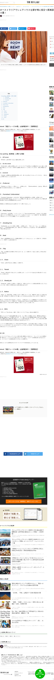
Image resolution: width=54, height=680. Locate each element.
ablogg (9, 674)
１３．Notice (4, 115)
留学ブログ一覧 (18, 675)
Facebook (17, 674)
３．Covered (6, 100)
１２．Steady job (4, 114)
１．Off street (6, 97)
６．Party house (4, 104)
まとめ (2, 118)
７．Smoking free (5, 106)
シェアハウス (17, 636)
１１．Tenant (4, 112)
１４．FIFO (3, 117)
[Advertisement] (23, 435)
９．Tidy (3, 109)
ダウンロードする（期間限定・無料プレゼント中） (23, 501)
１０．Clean (4, 111)
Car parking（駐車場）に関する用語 (8, 96)
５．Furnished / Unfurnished (7, 103)
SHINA (5, 645)
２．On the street (7, 98)
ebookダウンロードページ (12, 130)
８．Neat (3, 107)
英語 (11, 636)
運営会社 (16, 671)
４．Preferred (4, 101)
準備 (51, 210)
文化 (51, 202)
